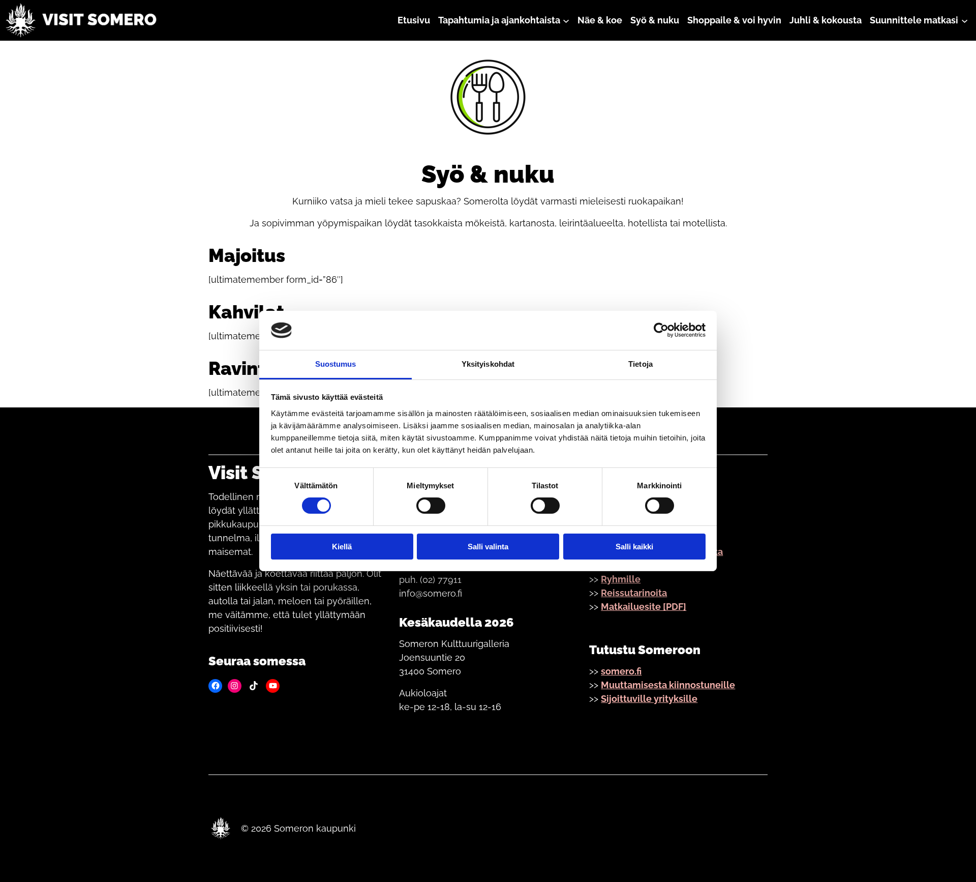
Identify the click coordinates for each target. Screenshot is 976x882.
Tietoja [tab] (640, 364)
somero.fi (621, 671)
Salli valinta (488, 546)
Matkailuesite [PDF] (643, 606)
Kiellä (342, 546)
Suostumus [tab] (335, 364)
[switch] (430, 505)
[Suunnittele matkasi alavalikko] (964, 20)
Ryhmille (620, 579)
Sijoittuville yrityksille (649, 698)
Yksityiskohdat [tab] (488, 364)
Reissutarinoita (634, 592)
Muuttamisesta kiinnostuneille (668, 685)
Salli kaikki (634, 546)
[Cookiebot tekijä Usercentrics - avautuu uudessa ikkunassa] (661, 330)
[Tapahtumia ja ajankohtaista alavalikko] (566, 20)
